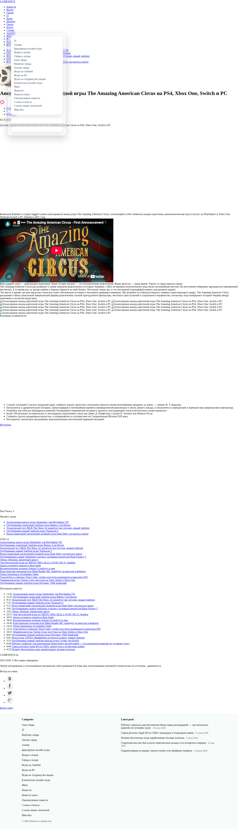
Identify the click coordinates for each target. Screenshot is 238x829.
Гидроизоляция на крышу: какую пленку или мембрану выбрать (156, 750)
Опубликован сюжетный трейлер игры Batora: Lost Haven (38, 525)
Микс (25, 785)
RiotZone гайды (30, 735)
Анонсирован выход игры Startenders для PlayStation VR (37, 522)
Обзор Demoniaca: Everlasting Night (19, 574)
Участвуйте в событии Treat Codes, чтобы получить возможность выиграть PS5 (44, 577)
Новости (11, 7)
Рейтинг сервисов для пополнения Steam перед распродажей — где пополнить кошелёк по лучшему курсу (71, 643)
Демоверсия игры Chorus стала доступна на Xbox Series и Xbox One (37, 580)
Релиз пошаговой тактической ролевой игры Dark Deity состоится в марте (47, 533)
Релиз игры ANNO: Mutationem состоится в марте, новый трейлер (48, 637)
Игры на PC (28, 770)
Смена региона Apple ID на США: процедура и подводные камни (48, 646)
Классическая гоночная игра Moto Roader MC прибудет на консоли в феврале (43, 571)
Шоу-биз (26, 815)
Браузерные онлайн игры (36, 750)
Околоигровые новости (35, 800)
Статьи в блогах (31, 805)
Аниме (25, 745)
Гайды (10, 12)
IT (7, 15)
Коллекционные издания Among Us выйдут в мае (27, 568)
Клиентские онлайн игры (36, 780)
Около (9, 24)
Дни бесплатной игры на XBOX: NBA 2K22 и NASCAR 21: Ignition (37, 562)
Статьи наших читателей (35, 810)
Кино (9, 18)
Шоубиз (10, 21)
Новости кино (30, 795)
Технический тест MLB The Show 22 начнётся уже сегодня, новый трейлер (48, 528)
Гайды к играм (30, 760)
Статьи (10, 30)
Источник (5, 424)
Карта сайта (6, 708)
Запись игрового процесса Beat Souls (20, 565)
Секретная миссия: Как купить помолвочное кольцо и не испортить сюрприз (163, 742)
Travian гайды (29, 740)
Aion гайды (28, 725)
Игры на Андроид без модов (37, 775)
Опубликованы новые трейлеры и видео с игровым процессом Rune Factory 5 (43, 556)
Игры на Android (31, 765)
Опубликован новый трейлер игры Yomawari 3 (32, 531)
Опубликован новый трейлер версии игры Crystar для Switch (45, 640)
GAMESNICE (7, 1)
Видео (9, 9)
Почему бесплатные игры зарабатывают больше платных (43, 649)
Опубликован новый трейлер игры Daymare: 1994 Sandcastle (33, 583)
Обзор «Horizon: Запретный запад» (19, 559)
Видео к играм (30, 755)
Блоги (9, 27)
